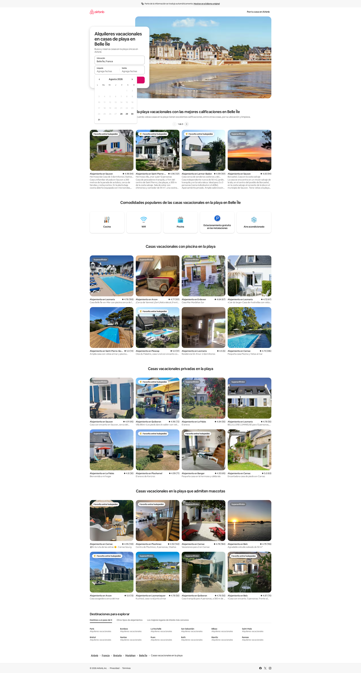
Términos (126, 668)
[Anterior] (174, 124)
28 (121, 114)
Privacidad (114, 668)
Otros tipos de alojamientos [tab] (130, 620)
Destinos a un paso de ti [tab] (101, 620)
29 (127, 114)
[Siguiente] (186, 124)
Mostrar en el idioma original (207, 3)
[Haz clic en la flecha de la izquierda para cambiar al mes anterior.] (99, 79)
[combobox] (119, 61)
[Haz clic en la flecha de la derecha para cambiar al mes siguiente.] (132, 79)
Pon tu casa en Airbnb (258, 11)
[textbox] (107, 71)
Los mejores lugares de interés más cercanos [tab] (168, 620)
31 (99, 119)
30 (132, 114)
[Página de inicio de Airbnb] (97, 11)
